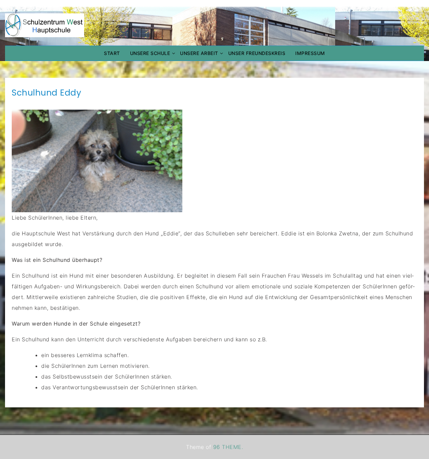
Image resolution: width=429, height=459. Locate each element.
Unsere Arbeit (199, 53)
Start (112, 53)
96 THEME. (228, 447)
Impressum (310, 53)
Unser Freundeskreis (257, 53)
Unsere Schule (150, 53)
